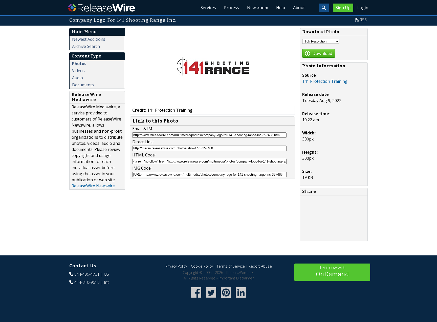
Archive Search (86, 46)
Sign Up (343, 7)
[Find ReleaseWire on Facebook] (196, 298)
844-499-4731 (87, 274)
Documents (83, 85)
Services (208, 7)
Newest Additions (88, 39)
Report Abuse (260, 266)
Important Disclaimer (236, 278)
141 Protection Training (324, 81)
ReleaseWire (101, 8)
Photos (79, 63)
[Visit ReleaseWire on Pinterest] (226, 298)
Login (362, 7)
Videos (78, 70)
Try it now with (332, 271)
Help (280, 7)
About (299, 7)
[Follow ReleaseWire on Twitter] (211, 298)
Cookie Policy (202, 266)
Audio (77, 77)
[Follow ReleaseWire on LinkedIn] (241, 298)
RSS (363, 20)
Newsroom (257, 7)
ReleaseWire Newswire (93, 186)
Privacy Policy (176, 266)
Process (231, 7)
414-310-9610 (87, 282)
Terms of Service (231, 266)
